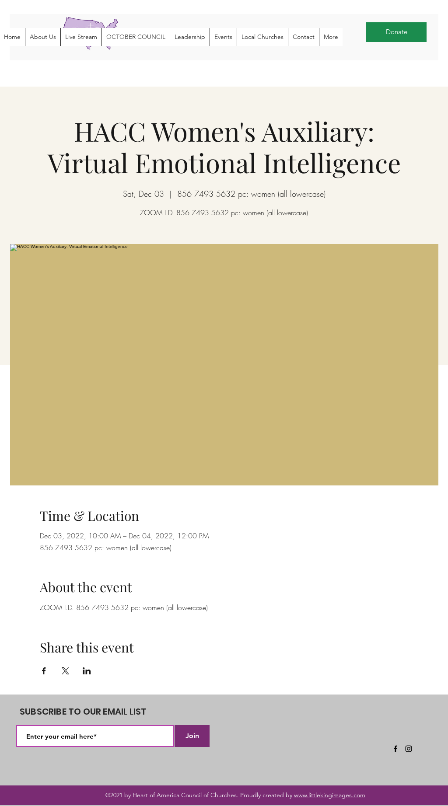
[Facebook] (395, 748)
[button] (42, 37)
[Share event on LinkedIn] (87, 670)
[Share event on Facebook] (44, 670)
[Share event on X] (65, 670)
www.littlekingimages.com (329, 795)
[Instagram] (408, 748)
